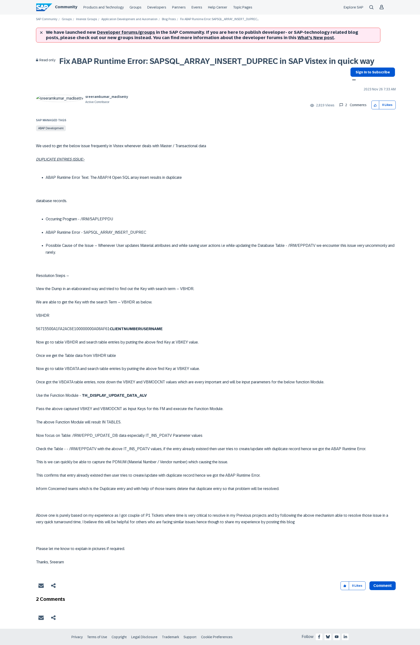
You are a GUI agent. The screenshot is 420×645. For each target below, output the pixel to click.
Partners (179, 7)
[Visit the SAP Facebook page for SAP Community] (319, 637)
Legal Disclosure (144, 637)
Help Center (217, 7)
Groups (135, 7)
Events (197, 7)
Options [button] (353, 80)
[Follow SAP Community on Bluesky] (328, 637)
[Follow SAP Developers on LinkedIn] (345, 637)
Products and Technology (103, 7)
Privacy (77, 637)
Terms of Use (97, 637)
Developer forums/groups (126, 32)
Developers (156, 7)
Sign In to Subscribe (373, 72)
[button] (375, 105)
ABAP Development (51, 128)
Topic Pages (242, 7)
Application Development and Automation (129, 19)
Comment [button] (382, 586)
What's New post (316, 37)
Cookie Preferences (217, 637)
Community (66, 7)
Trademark (170, 637)
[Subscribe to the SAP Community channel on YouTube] (337, 637)
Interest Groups (86, 19)
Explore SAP (353, 7)
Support (190, 637)
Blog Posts (169, 19)
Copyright (119, 637)
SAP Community (46, 19)
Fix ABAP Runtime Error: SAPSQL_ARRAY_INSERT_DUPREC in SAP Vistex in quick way (216, 61)
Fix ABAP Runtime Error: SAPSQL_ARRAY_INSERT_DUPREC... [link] (219, 19)
